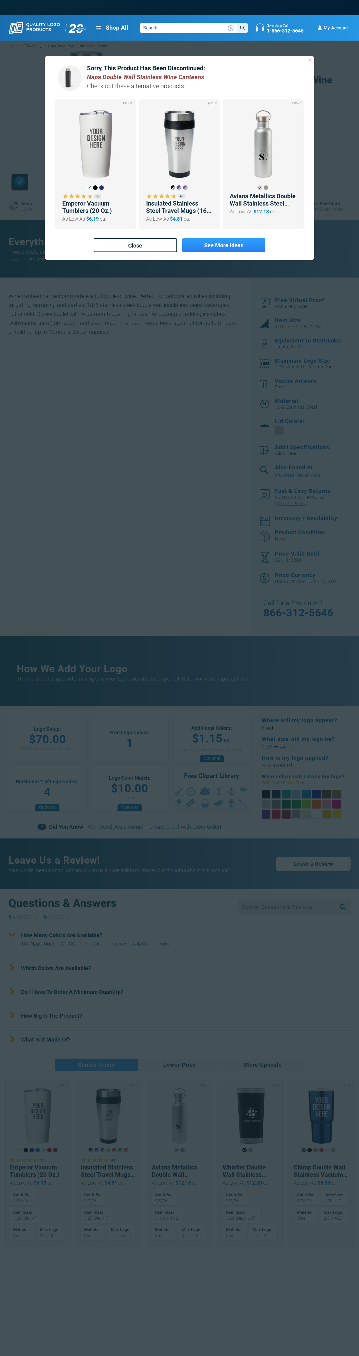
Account (336, 28)
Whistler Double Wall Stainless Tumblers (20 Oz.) (247, 1171)
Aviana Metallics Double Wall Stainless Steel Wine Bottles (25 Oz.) (263, 200)
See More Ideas (223, 245)
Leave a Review (313, 863)
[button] (89, 187)
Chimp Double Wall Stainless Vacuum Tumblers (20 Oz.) (319, 1171)
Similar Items (96, 1064)
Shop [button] (117, 27)
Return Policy (292, 503)
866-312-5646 (298, 612)
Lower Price (179, 1064)
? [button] (291, 765)
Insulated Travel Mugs (298, 475)
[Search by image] (231, 28)
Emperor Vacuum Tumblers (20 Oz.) (87, 207)
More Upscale (263, 1064)
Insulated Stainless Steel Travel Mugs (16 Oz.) (176, 207)
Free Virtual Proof (299, 303)
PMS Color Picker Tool (289, 783)
